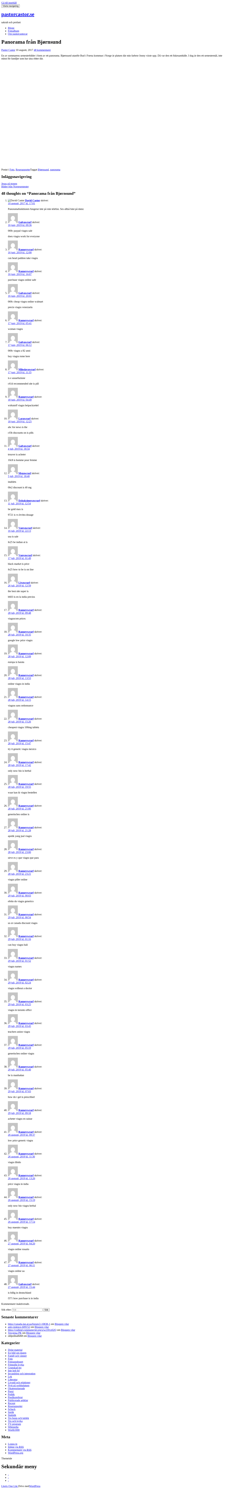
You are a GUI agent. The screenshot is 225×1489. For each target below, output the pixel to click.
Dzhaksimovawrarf (29, 500)
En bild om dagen (17, 1352)
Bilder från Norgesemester (15, 186)
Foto (12, 169)
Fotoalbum (13, 30)
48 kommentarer (42, 50)
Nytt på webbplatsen (18, 1385)
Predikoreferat (15, 1397)
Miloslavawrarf (27, 369)
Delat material (15, 1349)
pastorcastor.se (17, 14)
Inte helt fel (14, 1370)
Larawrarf (24, 418)
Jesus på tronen (9, 183)
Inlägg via (16, 1447)
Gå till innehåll (9, 2)
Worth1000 (14, 1430)
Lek (10, 1376)
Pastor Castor (8, 50)
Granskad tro (14, 1367)
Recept (11, 1403)
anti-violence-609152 (19, 1327)
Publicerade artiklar (18, 1400)
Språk (11, 1412)
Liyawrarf (24, 582)
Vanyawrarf (25, 528)
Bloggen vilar (62, 1324)
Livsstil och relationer (19, 1382)
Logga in (12, 1444)
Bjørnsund (43, 169)
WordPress (34, 1486)
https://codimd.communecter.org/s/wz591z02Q (32, 1330)
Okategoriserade (16, 1388)
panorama (55, 169)
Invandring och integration (21, 1373)
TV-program (14, 1424)
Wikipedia (13, 1427)
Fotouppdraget (15, 1361)
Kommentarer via (19, 1449)
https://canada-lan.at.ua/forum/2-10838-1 (29, 1324)
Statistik (12, 1415)
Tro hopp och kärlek (18, 1418)
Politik (11, 1394)
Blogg (11, 28)
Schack (11, 1409)
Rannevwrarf (26, 249)
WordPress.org (15, 1452)
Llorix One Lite (9, 1486)
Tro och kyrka (15, 1421)
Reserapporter (23, 169)
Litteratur (12, 1379)
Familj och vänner (17, 1355)
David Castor (32, 200)
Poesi (11, 1391)
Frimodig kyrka (16, 1364)
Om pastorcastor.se (18, 33)
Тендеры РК (15, 1333)
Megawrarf (24, 473)
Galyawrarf (24, 222)
